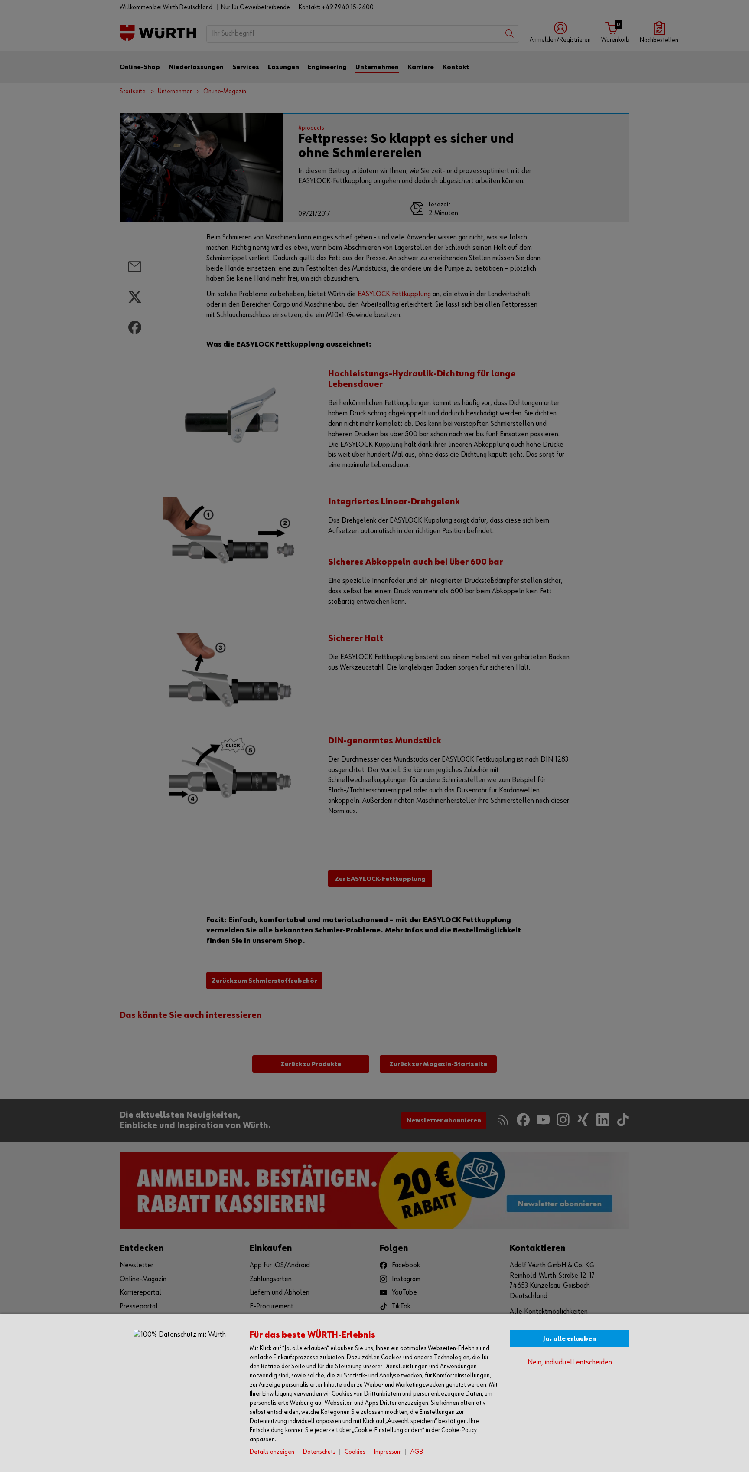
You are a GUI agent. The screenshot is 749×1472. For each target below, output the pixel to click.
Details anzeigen (272, 1452)
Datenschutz (319, 1452)
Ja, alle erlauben (569, 1338)
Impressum (388, 1452)
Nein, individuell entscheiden (570, 1362)
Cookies (355, 1452)
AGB (416, 1452)
